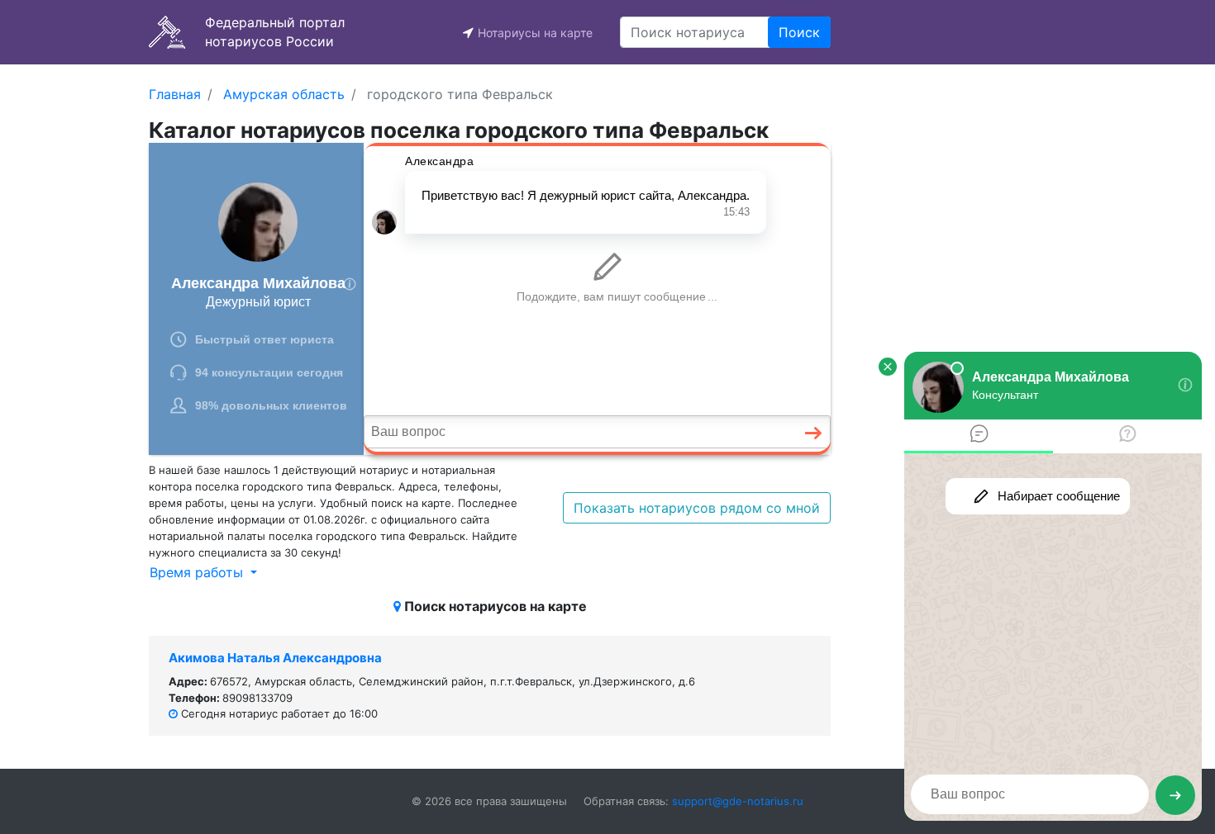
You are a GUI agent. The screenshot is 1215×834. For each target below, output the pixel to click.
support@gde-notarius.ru (737, 801)
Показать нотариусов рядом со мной (697, 508)
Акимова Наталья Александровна (275, 658)
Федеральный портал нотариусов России (275, 32)
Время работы (198, 572)
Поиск (799, 32)
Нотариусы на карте (535, 33)
